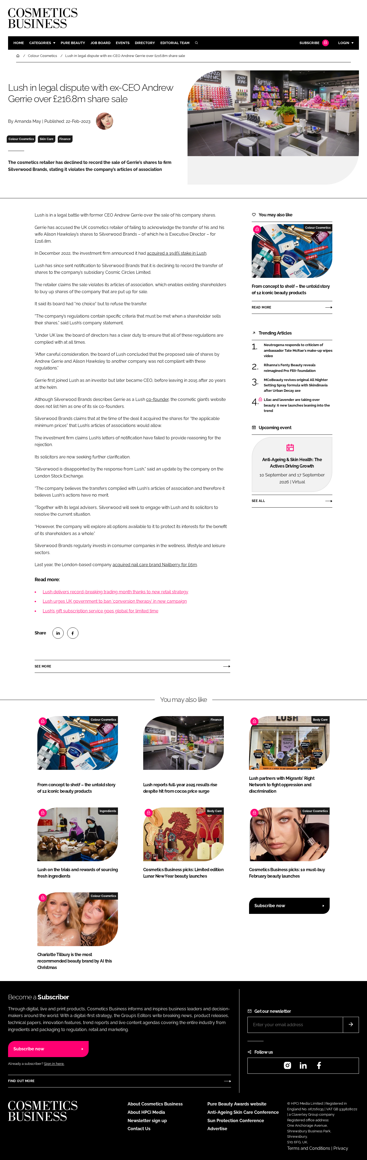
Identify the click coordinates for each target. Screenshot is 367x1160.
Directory (145, 43)
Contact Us (139, 1128)
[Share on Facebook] (72, 633)
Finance (65, 139)
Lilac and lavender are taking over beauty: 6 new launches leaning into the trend (297, 405)
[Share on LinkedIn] (58, 633)
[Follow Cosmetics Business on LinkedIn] (303, 1067)
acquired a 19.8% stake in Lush (176, 253)
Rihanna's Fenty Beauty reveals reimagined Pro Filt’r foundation (290, 368)
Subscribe (309, 43)
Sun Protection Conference (235, 1120)
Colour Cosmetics (21, 139)
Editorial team (174, 43)
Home (18, 43)
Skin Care (46, 139)
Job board (100, 43)
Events (122, 43)
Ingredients (108, 811)
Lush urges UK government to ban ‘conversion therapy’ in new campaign (115, 601)
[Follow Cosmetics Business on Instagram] (287, 1067)
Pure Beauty (73, 43)
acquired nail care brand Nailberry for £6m (155, 564)
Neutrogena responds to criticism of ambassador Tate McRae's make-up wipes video (298, 350)
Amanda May (28, 121)
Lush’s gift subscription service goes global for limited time (100, 610)
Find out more (21, 1081)
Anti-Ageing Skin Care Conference (243, 1112)
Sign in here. (54, 1064)
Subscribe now (269, 905)
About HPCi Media (146, 1112)
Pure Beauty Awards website (237, 1104)
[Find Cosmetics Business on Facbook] (319, 1067)
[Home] (18, 56)
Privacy (340, 1148)
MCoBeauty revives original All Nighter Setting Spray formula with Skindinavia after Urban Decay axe (296, 385)
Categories (40, 43)
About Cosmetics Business (155, 1104)
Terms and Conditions (308, 1148)
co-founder (157, 399)
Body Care (320, 719)
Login (343, 43)
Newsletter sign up (147, 1120)
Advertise (217, 1128)
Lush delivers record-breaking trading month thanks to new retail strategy (115, 591)
